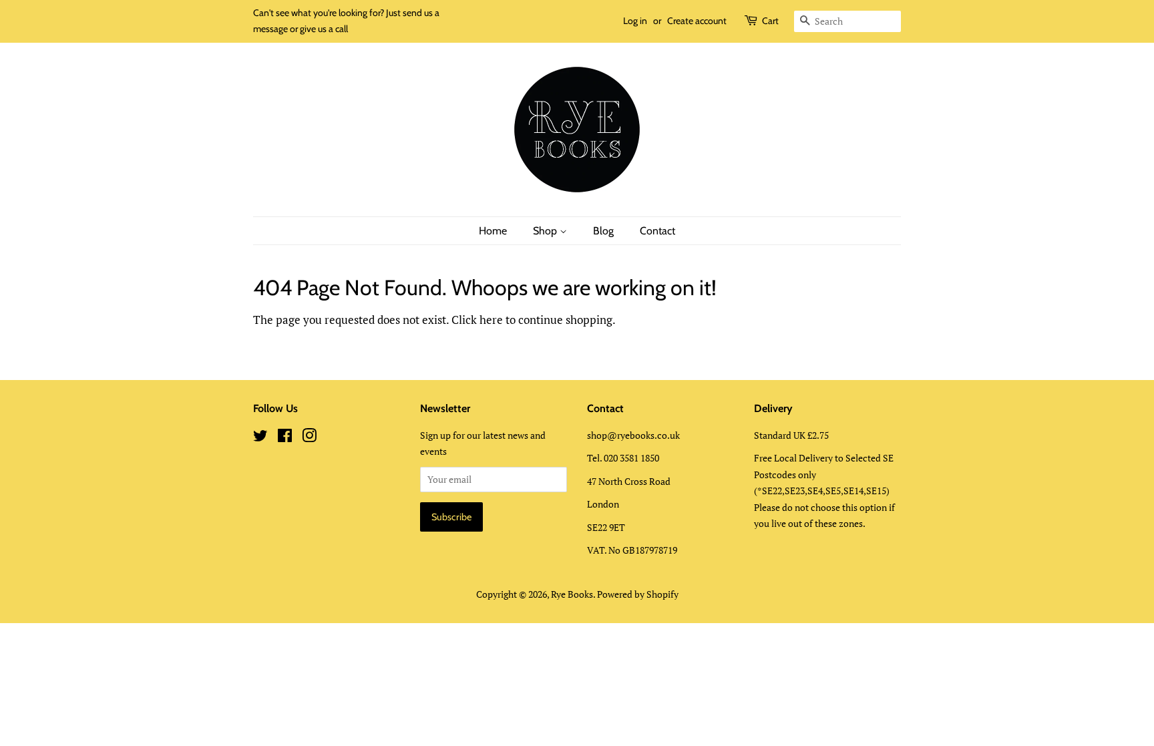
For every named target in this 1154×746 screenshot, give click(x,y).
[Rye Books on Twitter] (260, 437)
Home (493, 230)
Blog (603, 230)
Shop (546, 230)
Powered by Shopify (638, 594)
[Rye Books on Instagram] (309, 437)
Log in (635, 21)
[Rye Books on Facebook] (285, 437)
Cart (770, 21)
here (491, 319)
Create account (697, 21)
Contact (657, 230)
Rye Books (572, 594)
